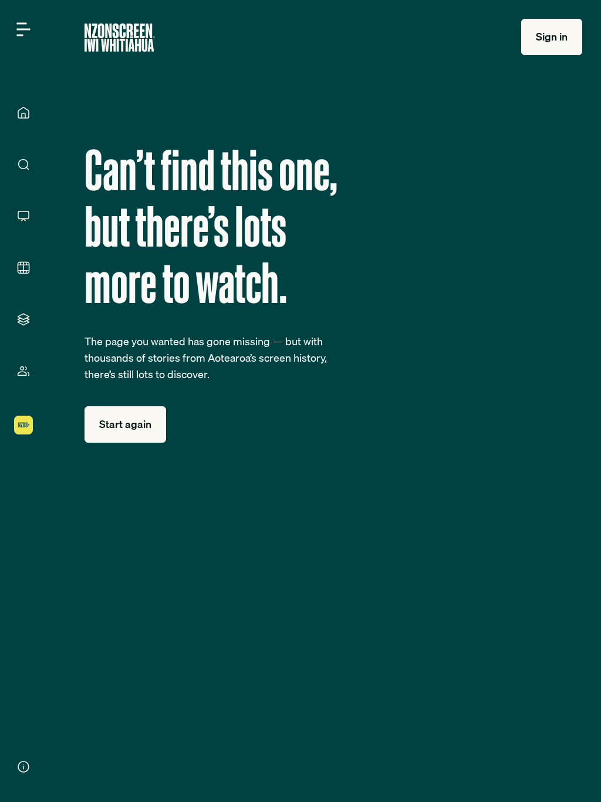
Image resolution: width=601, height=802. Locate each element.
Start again (125, 424)
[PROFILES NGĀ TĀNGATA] (23, 371)
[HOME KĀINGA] (23, 113)
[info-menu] (23, 767)
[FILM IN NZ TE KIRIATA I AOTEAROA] (23, 268)
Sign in (552, 36)
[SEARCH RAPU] (23, 164)
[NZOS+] (23, 425)
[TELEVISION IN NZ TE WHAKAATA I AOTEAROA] (23, 216)
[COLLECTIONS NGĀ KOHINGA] (23, 319)
